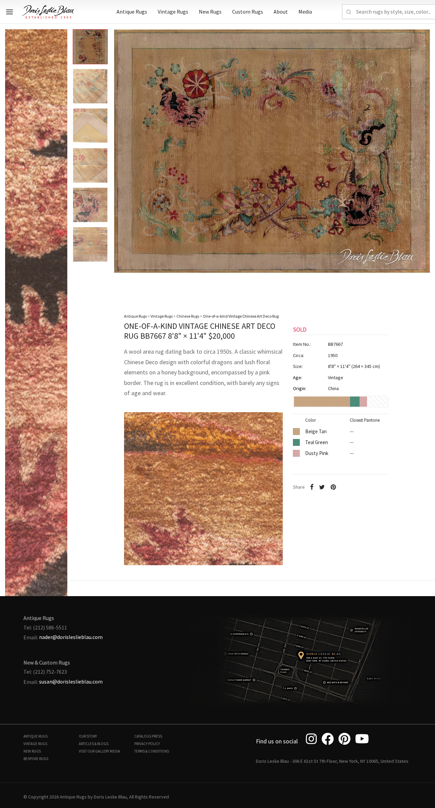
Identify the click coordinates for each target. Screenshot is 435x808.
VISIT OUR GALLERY (94, 751)
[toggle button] (9, 12)
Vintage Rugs (173, 11)
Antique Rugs (132, 11)
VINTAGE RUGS (35, 743)
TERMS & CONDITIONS (151, 751)
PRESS (157, 736)
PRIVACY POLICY (147, 743)
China (333, 388)
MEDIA (115, 751)
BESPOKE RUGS (35, 758)
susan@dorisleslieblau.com (71, 681)
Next (423, 160)
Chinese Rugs (187, 316)
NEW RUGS (32, 751)
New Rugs (210, 11)
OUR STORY (88, 736)
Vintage (335, 377)
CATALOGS (142, 736)
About (281, 11)
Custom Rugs (247, 11)
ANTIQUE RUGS (35, 736)
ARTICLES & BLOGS (93, 743)
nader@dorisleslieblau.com (71, 637)
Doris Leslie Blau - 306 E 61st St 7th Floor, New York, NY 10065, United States (332, 761)
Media (305, 11)
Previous (12, 160)
